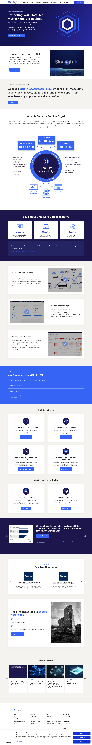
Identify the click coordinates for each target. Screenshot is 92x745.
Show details (19, 741)
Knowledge (46, 2)
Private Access (33, 723)
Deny (81, 741)
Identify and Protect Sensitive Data (53, 723)
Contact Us (16, 725)
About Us (25, 2)
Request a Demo (79, 2)
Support (66, 2)
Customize (80, 737)
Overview (15, 716)
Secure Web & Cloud (50, 718)
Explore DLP (65, 508)
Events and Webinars (67, 723)
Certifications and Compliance (19, 721)
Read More (12, 102)
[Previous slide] (7, 536)
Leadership (16, 718)
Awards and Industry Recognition (20, 719)
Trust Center (16, 723)
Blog (64, 719)
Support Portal (66, 728)
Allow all (81, 733)
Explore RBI (25, 508)
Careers (15, 726)
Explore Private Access (25, 469)
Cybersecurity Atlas (67, 725)
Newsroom (65, 718)
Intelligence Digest (66, 721)
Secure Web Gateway (34, 719)
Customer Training (66, 726)
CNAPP (31, 725)
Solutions (38, 2)
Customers (53, 2)
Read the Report (42, 535)
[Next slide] (85, 536)
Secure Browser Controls (35, 721)
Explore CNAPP (65, 469)
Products (32, 2)
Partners (60, 2)
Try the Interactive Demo (15, 35)
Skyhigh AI (49, 716)
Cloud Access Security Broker (35, 718)
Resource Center (66, 716)
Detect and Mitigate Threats (52, 719)
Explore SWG (65, 437)
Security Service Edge (34, 716)
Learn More (14, 69)
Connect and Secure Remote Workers (54, 721)
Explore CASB (25, 437)
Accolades (46, 564)
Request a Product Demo (35, 726)
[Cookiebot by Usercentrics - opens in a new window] (8, 743)
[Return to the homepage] (12, 2)
